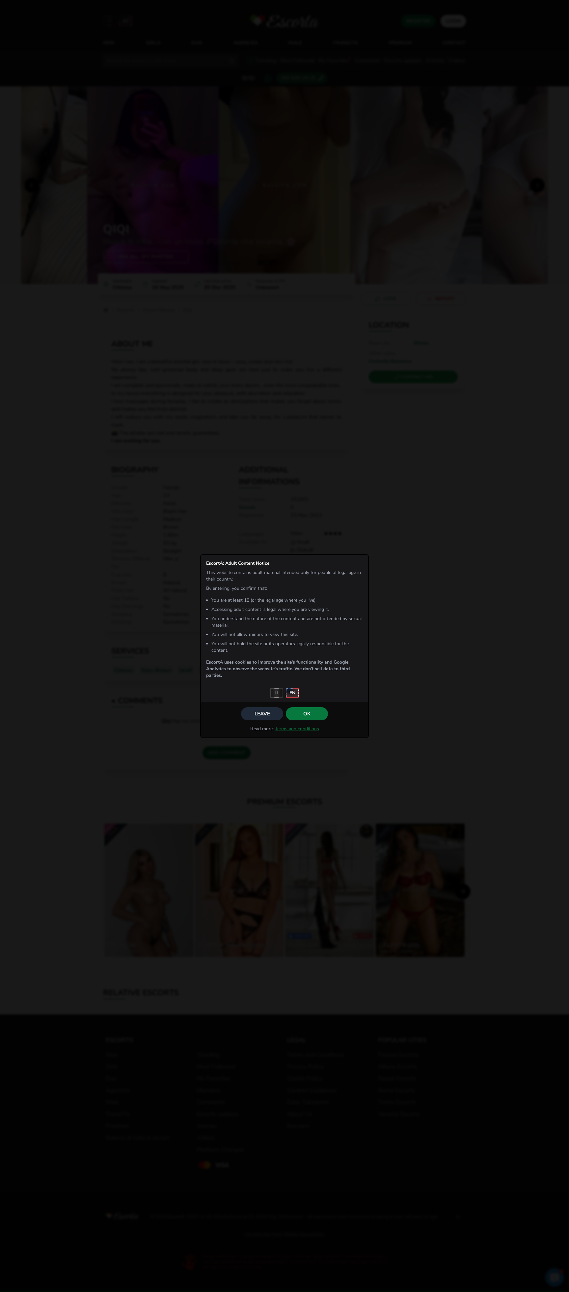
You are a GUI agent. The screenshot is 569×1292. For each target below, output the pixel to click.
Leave (262, 713)
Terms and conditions (297, 729)
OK (307, 713)
